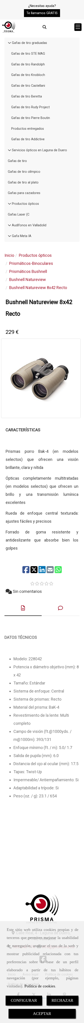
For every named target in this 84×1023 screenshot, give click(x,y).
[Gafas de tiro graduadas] (9, 43)
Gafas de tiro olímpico (24, 172)
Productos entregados (27, 129)
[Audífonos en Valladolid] (9, 225)
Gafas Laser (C (18, 214)
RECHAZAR (62, 1000)
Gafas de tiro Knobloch (28, 75)
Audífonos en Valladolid (28, 225)
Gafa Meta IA (21, 236)
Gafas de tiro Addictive (28, 139)
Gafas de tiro (17, 161)
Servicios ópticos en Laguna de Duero (39, 150)
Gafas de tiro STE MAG (28, 54)
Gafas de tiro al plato (23, 182)
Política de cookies (39, 986)
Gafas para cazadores (24, 193)
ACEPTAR (42, 1013)
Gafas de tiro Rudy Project (30, 107)
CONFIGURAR (24, 1000)
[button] (42, 13)
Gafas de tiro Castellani (28, 86)
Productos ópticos (25, 204)
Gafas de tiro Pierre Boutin (30, 118)
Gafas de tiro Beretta (26, 96)
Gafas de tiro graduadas (29, 43)
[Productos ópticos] (9, 204)
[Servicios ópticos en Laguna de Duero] (9, 150)
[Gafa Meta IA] (9, 236)
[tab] (23, 608)
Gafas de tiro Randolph (28, 64)
